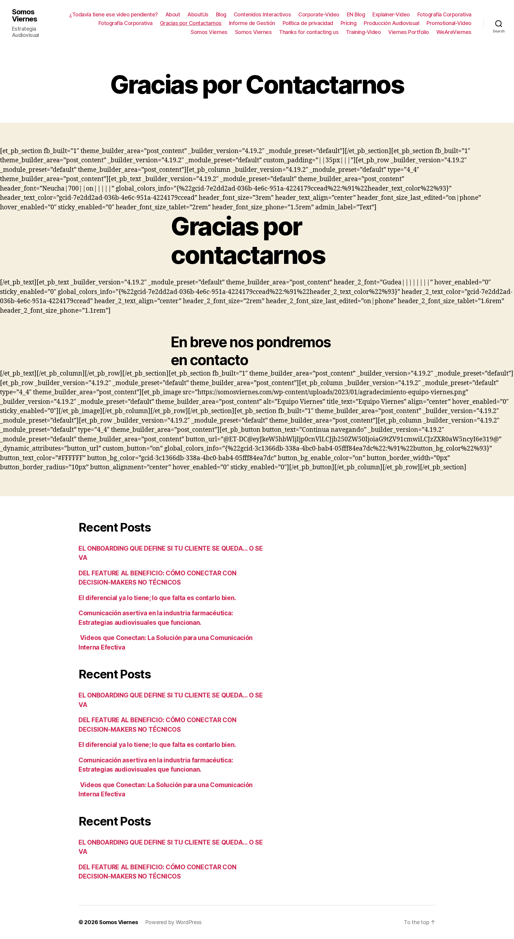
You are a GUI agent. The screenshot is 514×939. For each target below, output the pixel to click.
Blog (221, 14)
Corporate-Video (318, 14)
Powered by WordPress (173, 922)
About (172, 14)
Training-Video (363, 32)
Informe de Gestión (252, 23)
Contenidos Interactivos (262, 14)
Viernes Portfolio (408, 32)
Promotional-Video (449, 23)
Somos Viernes (24, 15)
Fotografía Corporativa (444, 14)
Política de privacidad (308, 23)
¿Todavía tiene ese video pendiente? (113, 14)
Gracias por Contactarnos (191, 23)
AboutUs (198, 14)
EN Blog (356, 14)
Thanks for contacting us (309, 32)
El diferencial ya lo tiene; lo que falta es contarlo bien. (158, 598)
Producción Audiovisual (391, 23)
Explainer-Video (391, 14)
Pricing (349, 23)
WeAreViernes (453, 32)
